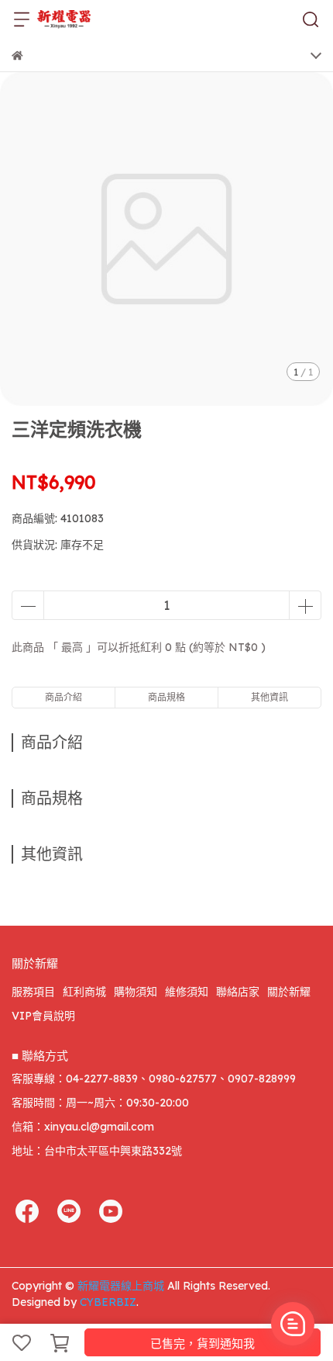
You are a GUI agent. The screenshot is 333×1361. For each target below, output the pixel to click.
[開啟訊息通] (292, 1323)
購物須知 (135, 992)
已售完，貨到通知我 (202, 1343)
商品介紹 (63, 697)
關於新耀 (289, 992)
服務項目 (33, 992)
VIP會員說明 (43, 1016)
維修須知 (186, 992)
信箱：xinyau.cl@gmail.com (83, 1127)
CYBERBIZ (108, 1302)
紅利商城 (84, 992)
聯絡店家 (237, 992)
